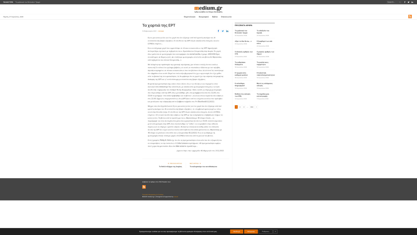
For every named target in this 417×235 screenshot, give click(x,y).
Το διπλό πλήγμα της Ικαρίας (170, 166)
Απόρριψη (251, 231)
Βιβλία (215, 17)
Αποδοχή (236, 231)
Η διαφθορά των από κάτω (264, 42)
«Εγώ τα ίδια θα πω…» (243, 41)
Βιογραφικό (204, 17)
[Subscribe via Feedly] (410, 18)
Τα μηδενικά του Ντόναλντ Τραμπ (241, 32)
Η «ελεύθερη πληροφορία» (240, 84)
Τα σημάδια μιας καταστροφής (263, 95)
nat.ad (176, 196)
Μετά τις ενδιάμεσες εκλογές (265, 84)
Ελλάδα (161, 31)
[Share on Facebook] (218, 31)
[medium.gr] (208, 9)
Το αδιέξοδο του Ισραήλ (24, 2)
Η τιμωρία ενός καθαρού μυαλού (241, 74)
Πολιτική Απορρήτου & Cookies (152, 194)
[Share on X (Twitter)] (223, 31)
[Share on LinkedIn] (227, 31)
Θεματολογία (189, 17)
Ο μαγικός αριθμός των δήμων (265, 53)
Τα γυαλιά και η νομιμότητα (262, 63)
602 (252, 107)
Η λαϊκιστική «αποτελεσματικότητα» (266, 74)
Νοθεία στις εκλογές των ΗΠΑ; (242, 95)
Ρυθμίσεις (265, 231)
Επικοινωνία (226, 17)
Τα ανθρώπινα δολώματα (240, 63)
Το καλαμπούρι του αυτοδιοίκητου (203, 166)
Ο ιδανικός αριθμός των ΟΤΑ (244, 53)
